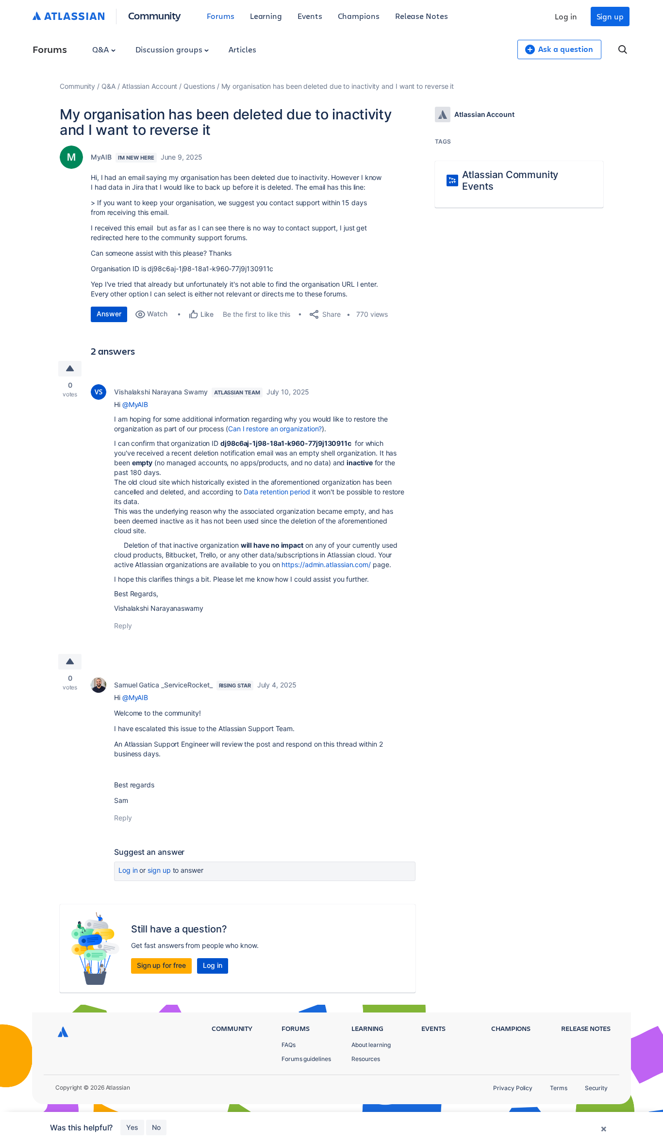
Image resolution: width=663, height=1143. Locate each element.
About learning (371, 1044)
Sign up (610, 16)
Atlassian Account (150, 86)
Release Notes (421, 16)
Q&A (101, 49)
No (156, 1127)
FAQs (289, 1044)
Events (310, 16)
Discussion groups (169, 49)
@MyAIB (135, 404)
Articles (242, 49)
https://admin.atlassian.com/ (326, 564)
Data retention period (277, 492)
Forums (220, 16)
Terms (558, 1088)
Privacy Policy (512, 1088)
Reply (123, 625)
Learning (266, 16)
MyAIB (101, 157)
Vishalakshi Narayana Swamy (161, 392)
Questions (199, 86)
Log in (566, 16)
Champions (359, 16)
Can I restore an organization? (275, 429)
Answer (109, 314)
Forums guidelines (306, 1058)
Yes (132, 1127)
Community (154, 15)
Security (596, 1088)
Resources (365, 1058)
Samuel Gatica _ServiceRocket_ (163, 685)
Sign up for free (161, 965)
